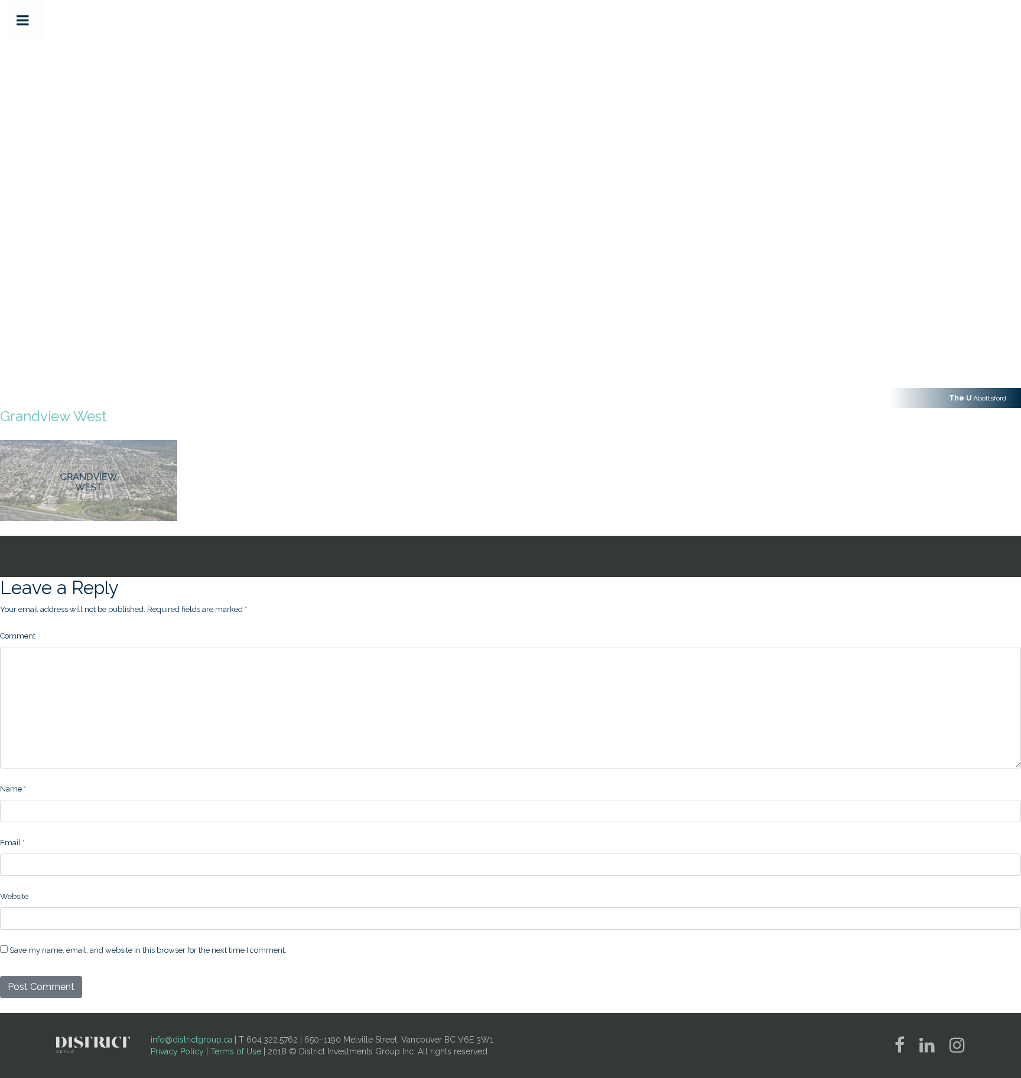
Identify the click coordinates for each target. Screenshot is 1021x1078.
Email (12, 842)
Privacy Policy (177, 1051)
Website (14, 896)
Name (13, 788)
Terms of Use (235, 1051)
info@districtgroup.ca (191, 1039)
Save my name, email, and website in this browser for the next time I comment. (148, 950)
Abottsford (977, 398)
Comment (17, 635)
